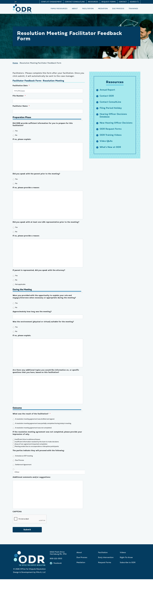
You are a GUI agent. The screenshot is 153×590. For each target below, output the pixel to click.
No (16, 135)
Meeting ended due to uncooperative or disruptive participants (37, 446)
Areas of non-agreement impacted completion (31, 444)
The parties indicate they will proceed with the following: (39, 451)
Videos (123, 552)
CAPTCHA (17, 512)
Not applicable (20, 284)
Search (133, 2)
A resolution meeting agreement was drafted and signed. (35, 419)
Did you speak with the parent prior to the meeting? (36, 174)
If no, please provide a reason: (26, 188)
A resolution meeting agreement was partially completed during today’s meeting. (43, 423)
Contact (123, 2)
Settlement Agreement (23, 465)
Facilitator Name (21, 106)
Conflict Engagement (51, 2)
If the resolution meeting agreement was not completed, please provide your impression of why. (47, 433)
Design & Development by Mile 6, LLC (29, 572)
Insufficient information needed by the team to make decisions (37, 442)
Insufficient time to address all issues (27, 439)
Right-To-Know (126, 557)
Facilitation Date (21, 86)
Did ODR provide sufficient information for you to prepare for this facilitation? (43, 124)
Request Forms (108, 2)
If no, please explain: (22, 139)
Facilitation (88, 9)
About (75, 9)
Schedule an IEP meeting (24, 456)
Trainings (133, 9)
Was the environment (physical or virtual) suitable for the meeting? (43, 322)
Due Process (118, 9)
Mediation (103, 9)
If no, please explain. (22, 336)
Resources (93, 2)
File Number (19, 96)
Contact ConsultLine (75, 2)
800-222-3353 (56, 559)
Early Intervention (105, 557)
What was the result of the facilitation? (32, 414)
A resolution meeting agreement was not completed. (33, 428)
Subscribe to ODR (127, 562)
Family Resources (59, 9)
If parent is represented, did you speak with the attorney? (39, 270)
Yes (16, 131)
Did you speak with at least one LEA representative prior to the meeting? (46, 222)
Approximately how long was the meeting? (32, 312)
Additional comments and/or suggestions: (32, 477)
